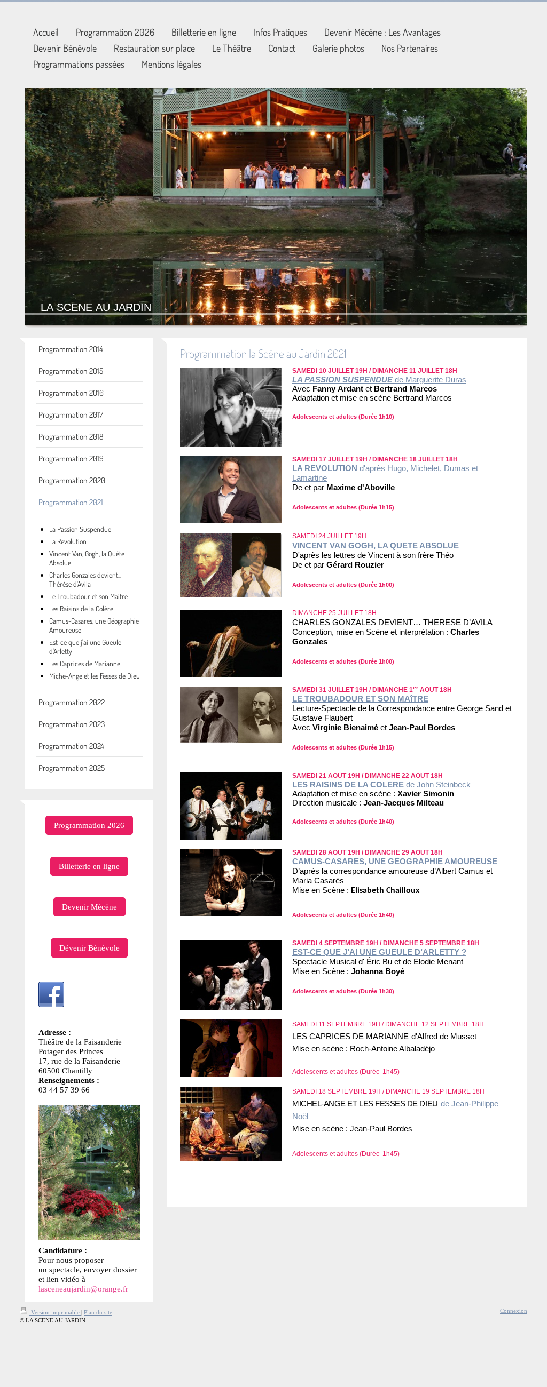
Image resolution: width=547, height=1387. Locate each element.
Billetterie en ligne (89, 866)
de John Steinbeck (438, 784)
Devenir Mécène (89, 906)
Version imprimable (55, 1312)
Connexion (513, 1311)
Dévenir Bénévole (89, 947)
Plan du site (98, 1312)
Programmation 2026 (89, 825)
